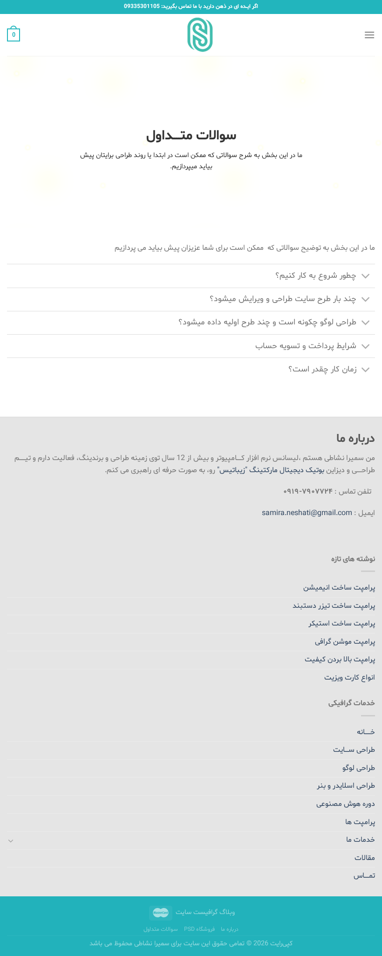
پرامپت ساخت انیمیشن (339, 588)
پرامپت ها (360, 822)
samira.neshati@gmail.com (307, 513)
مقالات (365, 858)
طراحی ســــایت (354, 750)
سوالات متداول (160, 929)
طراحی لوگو (358, 768)
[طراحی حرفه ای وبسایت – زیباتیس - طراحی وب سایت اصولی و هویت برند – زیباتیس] (191, 35)
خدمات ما (360, 840)
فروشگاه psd (199, 929)
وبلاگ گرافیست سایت (205, 912)
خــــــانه (366, 732)
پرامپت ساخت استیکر (341, 624)
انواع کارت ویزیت (349, 678)
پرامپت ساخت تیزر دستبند (334, 606)
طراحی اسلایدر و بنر (346, 786)
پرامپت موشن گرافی (345, 642)
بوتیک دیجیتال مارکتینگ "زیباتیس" (270, 470)
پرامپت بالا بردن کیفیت (340, 659)
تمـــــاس (364, 876)
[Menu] (369, 34)
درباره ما (230, 929)
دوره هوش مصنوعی (345, 804)
